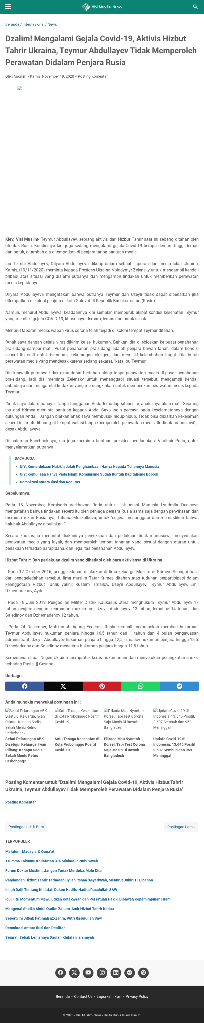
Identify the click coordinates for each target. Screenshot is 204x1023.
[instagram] (102, 973)
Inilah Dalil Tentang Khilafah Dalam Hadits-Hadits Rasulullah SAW (61, 890)
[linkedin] (115, 973)
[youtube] (88, 973)
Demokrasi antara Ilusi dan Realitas (50, 482)
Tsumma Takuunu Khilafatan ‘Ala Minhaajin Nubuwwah (51, 861)
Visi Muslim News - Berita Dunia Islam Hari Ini (108, 1015)
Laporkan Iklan (109, 996)
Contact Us (83, 996)
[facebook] (24, 686)
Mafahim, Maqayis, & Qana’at (29, 851)
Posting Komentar (93, 76)
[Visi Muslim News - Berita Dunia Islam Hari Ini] (102, 7)
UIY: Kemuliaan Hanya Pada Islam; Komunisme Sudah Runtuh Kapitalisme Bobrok (89, 474)
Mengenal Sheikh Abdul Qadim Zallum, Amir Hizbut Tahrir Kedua (59, 909)
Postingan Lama (181, 827)
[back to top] (193, 1011)
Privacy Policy (137, 996)
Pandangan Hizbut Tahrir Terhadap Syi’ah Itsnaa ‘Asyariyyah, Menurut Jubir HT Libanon (79, 880)
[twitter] (63, 686)
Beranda (63, 996)
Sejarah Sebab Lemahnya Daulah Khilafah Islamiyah (49, 937)
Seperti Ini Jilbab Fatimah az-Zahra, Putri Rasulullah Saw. (54, 918)
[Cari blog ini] (195, 7)
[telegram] (179, 686)
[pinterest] (102, 686)
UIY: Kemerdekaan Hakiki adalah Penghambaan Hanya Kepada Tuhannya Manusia (89, 466)
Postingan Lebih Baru (26, 827)
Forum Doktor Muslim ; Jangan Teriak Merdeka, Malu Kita (53, 870)
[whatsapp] (140, 686)
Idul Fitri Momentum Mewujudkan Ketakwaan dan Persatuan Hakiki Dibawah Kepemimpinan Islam (88, 899)
